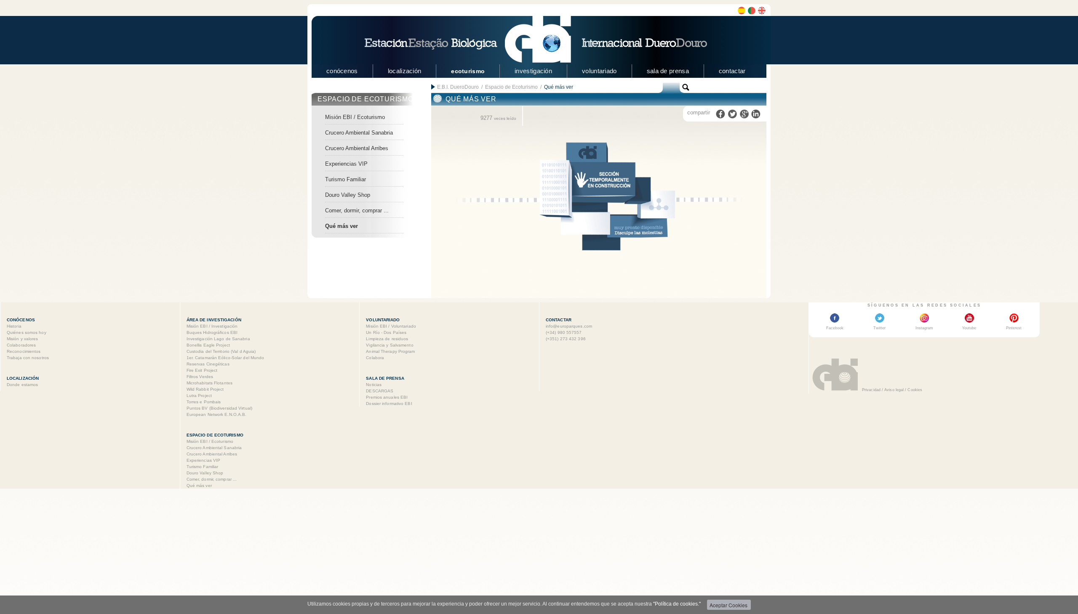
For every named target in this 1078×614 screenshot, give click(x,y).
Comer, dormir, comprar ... (357, 210)
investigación (533, 70)
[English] (762, 10)
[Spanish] (741, 10)
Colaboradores (21, 345)
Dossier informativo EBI (389, 403)
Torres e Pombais (204, 402)
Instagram (924, 328)
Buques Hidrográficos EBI (212, 332)
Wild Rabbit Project (205, 389)
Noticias (374, 384)
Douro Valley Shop (347, 195)
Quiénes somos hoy (26, 332)
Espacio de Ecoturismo (511, 87)
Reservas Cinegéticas (208, 364)
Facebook (834, 328)
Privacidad (871, 390)
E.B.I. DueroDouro (458, 87)
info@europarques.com (569, 326)
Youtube (969, 328)
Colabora (375, 357)
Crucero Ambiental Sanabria (359, 133)
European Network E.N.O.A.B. (217, 414)
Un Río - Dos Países (386, 332)
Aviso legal (894, 390)
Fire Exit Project (202, 370)
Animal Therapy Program (390, 351)
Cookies (914, 390)
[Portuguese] (751, 10)
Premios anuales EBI (387, 397)
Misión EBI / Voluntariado (391, 326)
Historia (14, 326)
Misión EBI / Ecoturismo (355, 117)
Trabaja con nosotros (28, 357)
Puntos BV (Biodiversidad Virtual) (219, 408)
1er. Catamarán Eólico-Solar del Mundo (225, 357)
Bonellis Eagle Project (208, 345)
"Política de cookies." (677, 604)
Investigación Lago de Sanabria (218, 338)
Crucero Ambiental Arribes (356, 148)
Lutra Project (199, 395)
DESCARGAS (379, 391)
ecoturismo (468, 71)
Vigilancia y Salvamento (389, 345)
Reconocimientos (24, 351)
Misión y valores (22, 338)
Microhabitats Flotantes (209, 383)
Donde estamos (22, 384)
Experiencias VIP (346, 164)
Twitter (879, 328)
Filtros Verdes (200, 376)
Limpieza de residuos (387, 338)
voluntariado (599, 70)
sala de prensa (668, 70)
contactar (732, 70)
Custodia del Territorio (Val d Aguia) (221, 351)
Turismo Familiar (345, 179)
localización (405, 70)
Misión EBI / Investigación (212, 326)
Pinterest (1014, 328)
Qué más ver (341, 226)
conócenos (342, 70)
